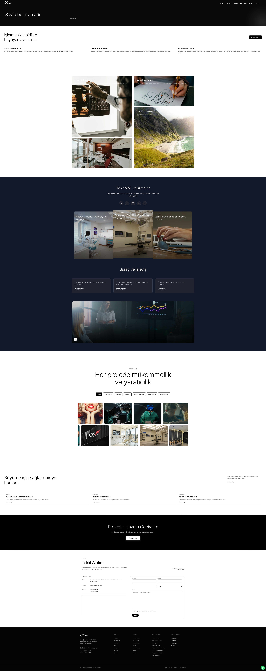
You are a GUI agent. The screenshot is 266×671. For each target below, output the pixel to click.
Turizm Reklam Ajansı (157, 650)
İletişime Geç (254, 37)
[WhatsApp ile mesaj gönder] (263, 668)
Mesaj (133, 589)
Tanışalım (258, 3)
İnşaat (134, 645)
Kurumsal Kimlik (164, 394)
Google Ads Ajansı (157, 640)
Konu (159, 584)
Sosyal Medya (152, 394)
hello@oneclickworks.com (89, 648)
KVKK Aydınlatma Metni (139, 611)
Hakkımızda (117, 640)
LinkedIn (174, 640)
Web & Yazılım (136, 638)
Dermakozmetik (156, 655)
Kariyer (116, 650)
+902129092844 (94, 591)
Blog (245, 3)
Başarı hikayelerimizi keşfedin (65, 51)
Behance (174, 645)
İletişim (116, 653)
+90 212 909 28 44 (85, 652)
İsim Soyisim (134, 578)
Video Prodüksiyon (139, 394)
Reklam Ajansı (136, 643)
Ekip (241, 3)
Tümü (99, 394)
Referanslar (235, 3)
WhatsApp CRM (156, 645)
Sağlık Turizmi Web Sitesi (158, 648)
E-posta (159, 578)
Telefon (133, 584)
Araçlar (135, 653)
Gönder (135, 615)
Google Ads (136, 640)
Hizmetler (228, 3)
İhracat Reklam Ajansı (157, 653)
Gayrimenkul (136, 648)
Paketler (135, 650)
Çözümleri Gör (73, 18)
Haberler (250, 3)
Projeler (222, 3)
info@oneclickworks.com (178, 568)
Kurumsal (127, 394)
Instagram (174, 638)
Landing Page (155, 643)
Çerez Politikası (182, 667)
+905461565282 (180, 569)
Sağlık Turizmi (155, 638)
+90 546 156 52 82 (85, 650)
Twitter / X (174, 643)
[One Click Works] (8, 3)
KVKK (175, 667)
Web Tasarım (108, 394)
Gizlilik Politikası (168, 667)
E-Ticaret (118, 394)
